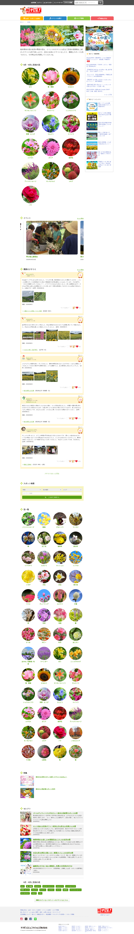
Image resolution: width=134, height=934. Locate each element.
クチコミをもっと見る (52, 473)
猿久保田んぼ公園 (29, 390)
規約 (41, 912)
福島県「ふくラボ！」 (64, 927)
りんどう (34, 890)
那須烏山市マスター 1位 (31, 401)
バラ (40, 893)
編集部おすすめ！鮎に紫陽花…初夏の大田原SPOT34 (52, 866)
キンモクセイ (25, 893)
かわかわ (28, 319)
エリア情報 (80, 18)
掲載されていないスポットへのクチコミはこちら (52, 900)
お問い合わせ (47, 912)
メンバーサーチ (58, 2)
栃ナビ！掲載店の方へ (38, 914)
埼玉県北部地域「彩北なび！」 (90, 931)
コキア (34, 893)
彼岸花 (65, 890)
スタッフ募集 (70, 914)
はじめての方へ (48, 2)
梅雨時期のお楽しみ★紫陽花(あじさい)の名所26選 (51, 840)
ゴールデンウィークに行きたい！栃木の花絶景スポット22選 (55, 813)
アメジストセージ (75, 890)
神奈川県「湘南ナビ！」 (90, 929)
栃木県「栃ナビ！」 (63, 926)
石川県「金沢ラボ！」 (64, 930)
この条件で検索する (53, 497)
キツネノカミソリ (48, 886)
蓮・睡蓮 (29, 886)
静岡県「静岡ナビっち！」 (91, 926)
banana (28, 399)
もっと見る (80, 218)
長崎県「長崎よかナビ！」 (104, 926)
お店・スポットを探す (33, 18)
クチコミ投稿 (68, 2)
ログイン (39, 2)
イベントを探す (56, 18)
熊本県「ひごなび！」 (77, 926)
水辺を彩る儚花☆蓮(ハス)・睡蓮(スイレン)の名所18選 (53, 853)
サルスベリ (60, 886)
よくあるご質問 (33, 912)
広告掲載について (25, 914)
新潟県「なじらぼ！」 (77, 927)
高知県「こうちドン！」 (103, 930)
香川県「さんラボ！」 (77, 929)
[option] (52, 241)
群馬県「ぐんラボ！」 (64, 929)
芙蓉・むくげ (25, 890)
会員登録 (33, 2)
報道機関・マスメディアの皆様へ (55, 914)
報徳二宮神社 (27, 464)
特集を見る (103, 18)
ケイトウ (42, 890)
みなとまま (29, 274)
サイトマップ (56, 912)
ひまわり (37, 886)
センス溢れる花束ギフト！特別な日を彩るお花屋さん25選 (54, 826)
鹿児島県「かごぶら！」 (77, 930)
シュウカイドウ (70, 886)
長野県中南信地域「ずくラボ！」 (105, 927)
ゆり (22, 886)
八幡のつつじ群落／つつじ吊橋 (33, 311)
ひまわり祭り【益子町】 (31, 349)
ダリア (58, 890)
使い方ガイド (24, 912)
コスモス (51, 890)
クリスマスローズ (30, 429)
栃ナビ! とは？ (105, 915)
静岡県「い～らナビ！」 (103, 929)
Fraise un (28, 358)
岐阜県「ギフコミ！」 (90, 927)
